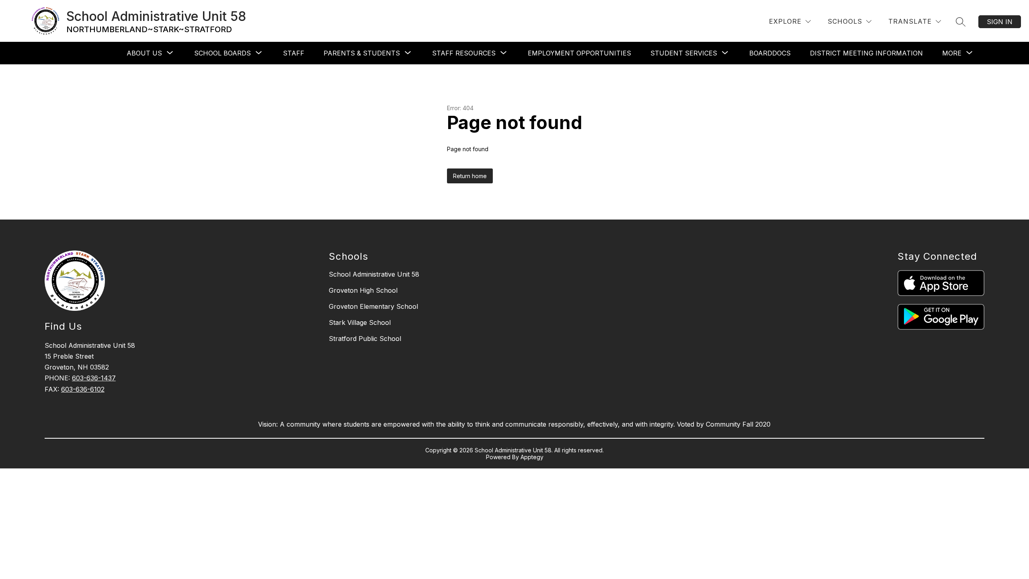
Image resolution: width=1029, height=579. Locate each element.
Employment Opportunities (579, 53)
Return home (470, 175)
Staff (293, 53)
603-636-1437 (94, 378)
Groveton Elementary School (373, 306)
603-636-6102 (83, 389)
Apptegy (532, 457)
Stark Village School (360, 322)
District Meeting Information (866, 53)
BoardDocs (770, 53)
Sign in (1000, 22)
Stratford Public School (365, 339)
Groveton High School (363, 290)
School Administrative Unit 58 (374, 274)
